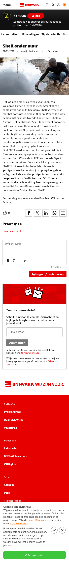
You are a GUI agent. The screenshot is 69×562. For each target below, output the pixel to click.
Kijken (15, 34)
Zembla (19, 16)
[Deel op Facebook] (28, 213)
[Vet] (8, 261)
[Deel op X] (37, 213)
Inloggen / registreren (48, 274)
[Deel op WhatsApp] (54, 213)
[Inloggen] (58, 4)
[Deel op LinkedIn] (46, 213)
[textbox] (34, 248)
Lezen (5, 34)
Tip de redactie (51, 34)
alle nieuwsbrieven (29, 352)
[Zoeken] (47, 4)
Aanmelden (17, 342)
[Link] (25, 261)
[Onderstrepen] (19, 261)
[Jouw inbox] (52, 4)
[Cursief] (13, 261)
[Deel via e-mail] (63, 213)
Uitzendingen (30, 34)
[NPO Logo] (64, 5)
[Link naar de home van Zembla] (7, 16)
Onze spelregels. (13, 230)
